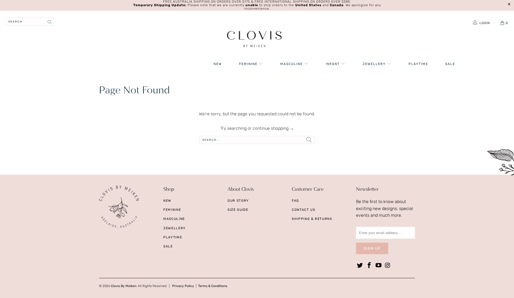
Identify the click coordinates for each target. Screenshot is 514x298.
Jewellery (374, 64)
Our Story (238, 201)
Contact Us (303, 210)
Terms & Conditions (212, 286)
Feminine (249, 64)
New (218, 64)
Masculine (292, 64)
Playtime (418, 64)
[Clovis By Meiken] (254, 39)
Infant (333, 64)
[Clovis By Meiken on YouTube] (379, 265)
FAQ (295, 201)
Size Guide (238, 210)
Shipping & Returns (312, 219)
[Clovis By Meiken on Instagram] (388, 265)
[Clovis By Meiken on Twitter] (360, 265)
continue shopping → (273, 128)
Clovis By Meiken (123, 286)
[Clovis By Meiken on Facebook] (369, 265)
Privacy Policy (183, 286)
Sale (450, 64)
